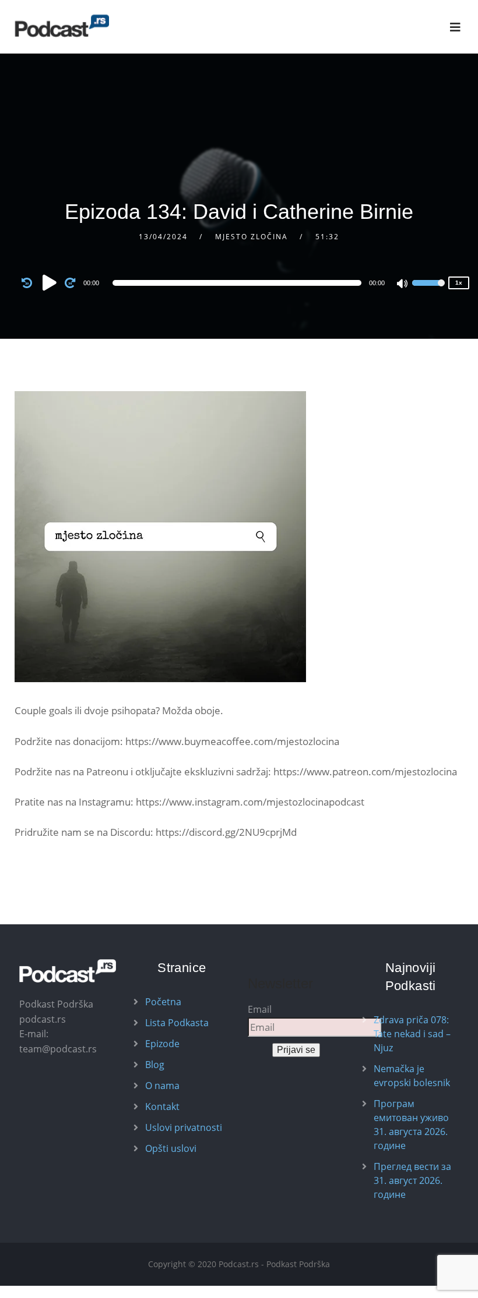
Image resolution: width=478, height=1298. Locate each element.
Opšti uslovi (170, 1148)
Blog (154, 1064)
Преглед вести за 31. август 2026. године (412, 1180)
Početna (163, 1001)
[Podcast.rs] (62, 26)
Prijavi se (296, 1050)
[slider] (428, 290)
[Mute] (403, 284)
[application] (239, 283)
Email (260, 1009)
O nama (162, 1085)
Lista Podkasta (177, 1022)
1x (458, 282)
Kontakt (162, 1106)
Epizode (162, 1043)
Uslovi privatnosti (183, 1127)
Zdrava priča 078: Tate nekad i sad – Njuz (412, 1033)
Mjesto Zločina (251, 237)
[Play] (49, 282)
